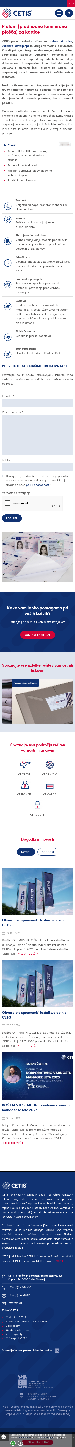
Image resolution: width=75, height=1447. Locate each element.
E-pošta (8, 396)
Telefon (6, 460)
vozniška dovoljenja (15, 46)
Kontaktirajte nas (37, 634)
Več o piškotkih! (20, 1443)
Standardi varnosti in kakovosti (27, 1321)
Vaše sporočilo (12, 412)
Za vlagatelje (15, 1334)
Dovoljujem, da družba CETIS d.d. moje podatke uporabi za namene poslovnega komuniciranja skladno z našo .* (37, 480)
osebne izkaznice (60, 41)
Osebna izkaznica (18, 1330)
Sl (70, 3)
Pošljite (12, 518)
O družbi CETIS (16, 1317)
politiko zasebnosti (37, 485)
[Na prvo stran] (17, 13)
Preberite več (26, 953)
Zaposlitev (13, 1325)
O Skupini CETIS (17, 1338)
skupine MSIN (10, 1261)
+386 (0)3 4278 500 (19, 1287)
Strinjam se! (13, 1443)
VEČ (58, 1261)
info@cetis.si (15, 1302)
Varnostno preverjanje (16, 493)
